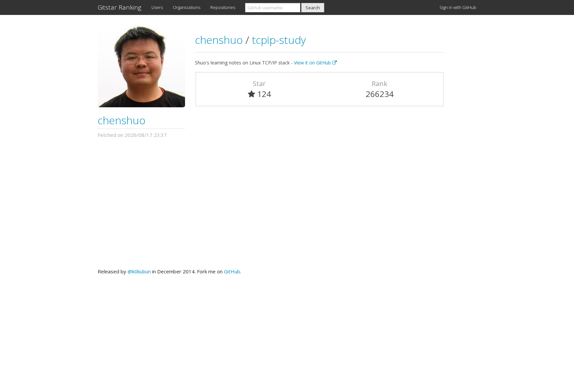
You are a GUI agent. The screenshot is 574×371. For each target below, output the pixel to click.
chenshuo (121, 120)
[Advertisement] (287, 203)
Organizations (186, 7)
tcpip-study (279, 40)
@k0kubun (139, 271)
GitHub (232, 271)
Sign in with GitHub (457, 7)
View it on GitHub (313, 62)
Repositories (222, 7)
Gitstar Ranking (120, 7)
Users (157, 7)
